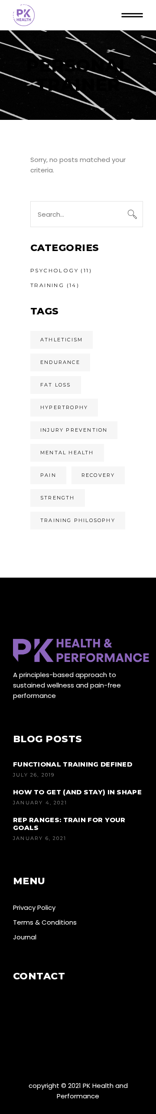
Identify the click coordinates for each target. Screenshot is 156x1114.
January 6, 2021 (39, 838)
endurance (60, 362)
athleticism (61, 340)
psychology (54, 270)
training (47, 285)
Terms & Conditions (45, 922)
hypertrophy (64, 407)
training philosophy (77, 520)
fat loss (55, 385)
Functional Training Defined (72, 764)
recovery (98, 475)
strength (57, 498)
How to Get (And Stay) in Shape (77, 792)
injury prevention (73, 430)
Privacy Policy (34, 907)
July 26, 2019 (34, 775)
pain (48, 475)
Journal (24, 937)
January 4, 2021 (40, 803)
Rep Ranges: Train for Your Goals (69, 824)
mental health (67, 453)
